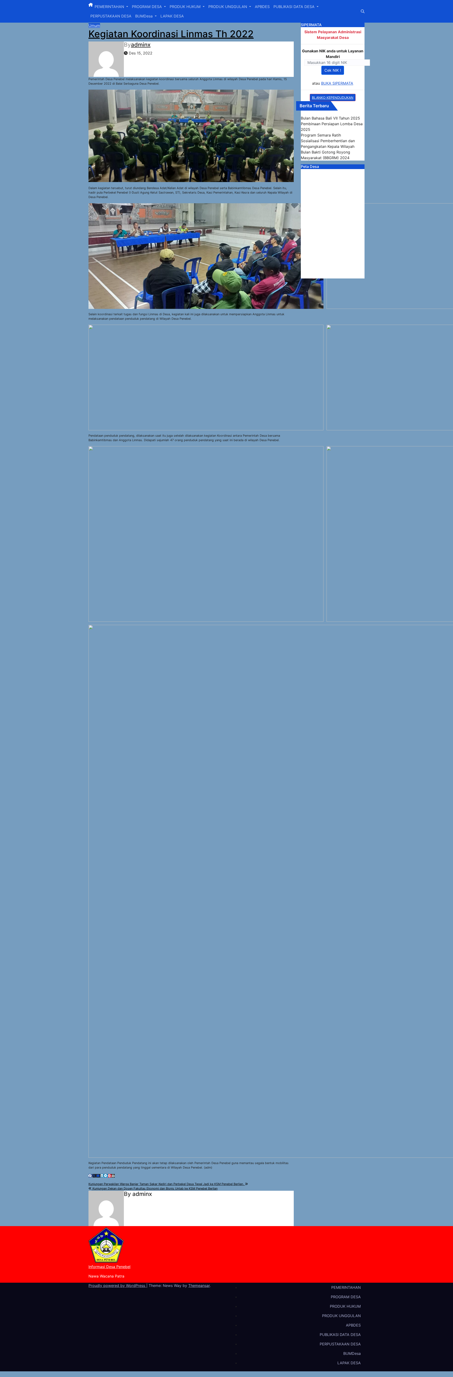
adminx (141, 44)
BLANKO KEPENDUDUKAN (332, 97)
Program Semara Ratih (321, 135)
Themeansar (199, 1285)
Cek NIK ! (332, 70)
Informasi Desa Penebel (109, 1266)
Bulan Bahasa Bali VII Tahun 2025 (330, 118)
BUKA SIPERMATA (337, 83)
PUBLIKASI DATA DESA (294, 6)
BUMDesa (144, 16)
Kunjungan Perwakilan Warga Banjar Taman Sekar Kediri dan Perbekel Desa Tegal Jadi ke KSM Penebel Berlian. (166, 1184)
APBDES (262, 6)
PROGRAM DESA (147, 6)
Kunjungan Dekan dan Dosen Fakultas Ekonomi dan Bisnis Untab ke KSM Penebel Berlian (155, 1188)
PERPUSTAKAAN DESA (110, 16)
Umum (94, 25)
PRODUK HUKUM (186, 6)
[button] (363, 11)
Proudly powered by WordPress (117, 1285)
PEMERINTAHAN (110, 6)
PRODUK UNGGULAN (228, 6)
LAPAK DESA (172, 16)
